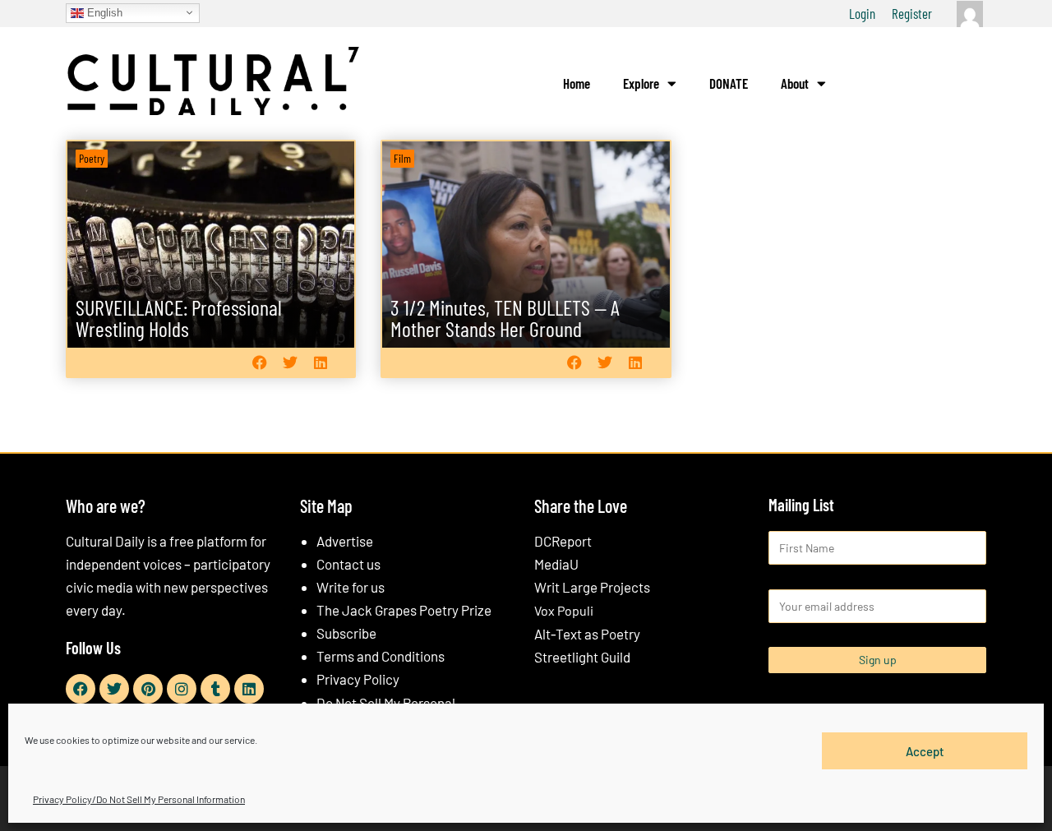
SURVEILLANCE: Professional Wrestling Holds (179, 317)
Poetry (91, 158)
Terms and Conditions (380, 656)
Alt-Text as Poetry (587, 634)
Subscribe (346, 633)
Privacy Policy (357, 679)
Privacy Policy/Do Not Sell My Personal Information (139, 799)
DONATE (728, 83)
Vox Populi (563, 610)
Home (576, 83)
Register (912, 13)
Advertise (344, 541)
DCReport (563, 541)
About (795, 83)
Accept (925, 750)
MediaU (556, 564)
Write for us (350, 587)
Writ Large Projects (592, 587)
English (103, 12)
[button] (259, 362)
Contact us (348, 564)
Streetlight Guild (582, 657)
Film (402, 158)
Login (862, 13)
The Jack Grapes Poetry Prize (403, 610)
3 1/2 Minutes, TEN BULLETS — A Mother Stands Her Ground (505, 317)
